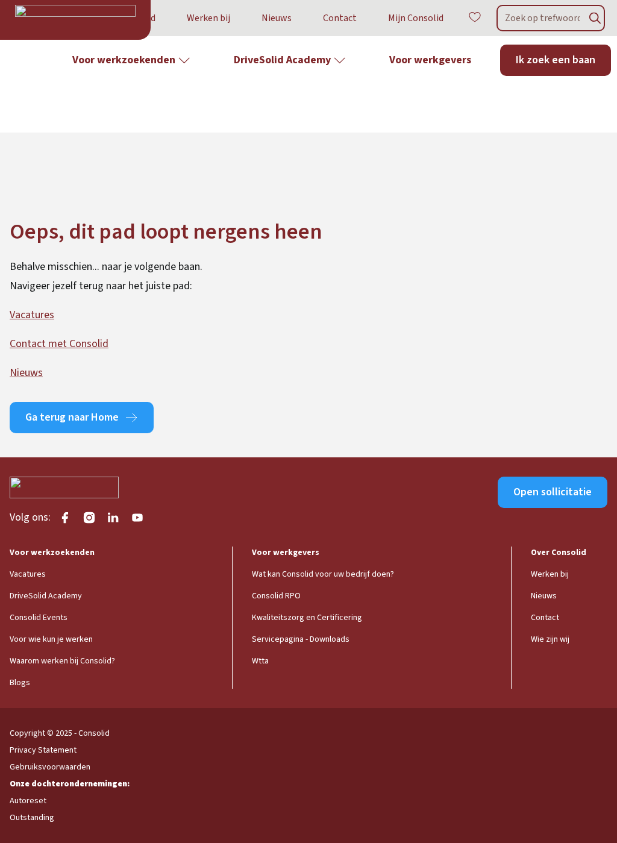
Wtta (260, 661)
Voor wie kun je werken (51, 639)
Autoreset (28, 801)
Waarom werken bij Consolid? (62, 661)
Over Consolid (558, 553)
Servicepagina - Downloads (300, 639)
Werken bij (208, 18)
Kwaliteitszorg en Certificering (307, 618)
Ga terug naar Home (72, 417)
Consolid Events (38, 618)
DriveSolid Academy (282, 59)
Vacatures (32, 314)
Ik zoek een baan (555, 59)
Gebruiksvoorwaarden (50, 767)
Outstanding (32, 818)
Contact (340, 18)
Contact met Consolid (59, 343)
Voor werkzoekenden (123, 59)
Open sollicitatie (552, 492)
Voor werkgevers (430, 59)
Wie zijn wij (550, 639)
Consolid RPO (276, 596)
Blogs (20, 683)
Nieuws (277, 18)
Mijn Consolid (415, 18)
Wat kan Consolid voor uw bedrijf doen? (323, 574)
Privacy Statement (43, 750)
